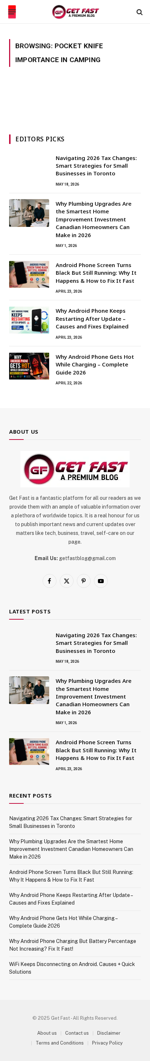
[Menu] (12, 12)
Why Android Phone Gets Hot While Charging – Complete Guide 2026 (95, 364)
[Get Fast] (75, 12)
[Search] (139, 12)
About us (47, 1033)
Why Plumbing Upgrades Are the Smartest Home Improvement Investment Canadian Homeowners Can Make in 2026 (93, 219)
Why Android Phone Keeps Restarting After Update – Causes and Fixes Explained (92, 318)
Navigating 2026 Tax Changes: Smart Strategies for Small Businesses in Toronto (96, 165)
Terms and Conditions (60, 1043)
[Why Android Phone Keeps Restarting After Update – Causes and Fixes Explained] (29, 320)
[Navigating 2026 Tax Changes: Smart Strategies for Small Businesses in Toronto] (29, 167)
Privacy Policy (107, 1043)
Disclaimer (109, 1033)
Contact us (77, 1033)
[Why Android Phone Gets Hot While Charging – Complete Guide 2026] (29, 366)
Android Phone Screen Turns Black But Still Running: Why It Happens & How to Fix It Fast (96, 272)
